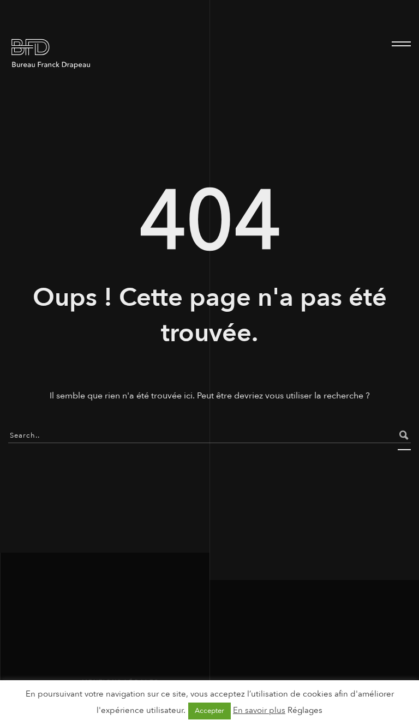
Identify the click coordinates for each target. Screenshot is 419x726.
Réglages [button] (305, 710)
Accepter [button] (209, 711)
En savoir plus (259, 710)
